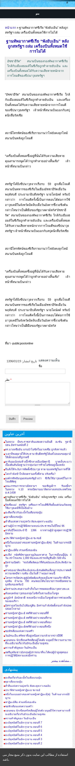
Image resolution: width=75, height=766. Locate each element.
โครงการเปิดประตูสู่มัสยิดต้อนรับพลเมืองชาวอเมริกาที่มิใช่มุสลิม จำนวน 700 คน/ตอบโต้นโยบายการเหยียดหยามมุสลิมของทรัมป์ (38, 581)
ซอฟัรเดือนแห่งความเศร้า (19, 631)
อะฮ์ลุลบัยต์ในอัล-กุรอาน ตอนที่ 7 (23, 722)
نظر (8, 379)
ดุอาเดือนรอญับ (13, 516)
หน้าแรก (10, 27)
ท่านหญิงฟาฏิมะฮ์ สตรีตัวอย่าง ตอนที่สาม (28, 617)
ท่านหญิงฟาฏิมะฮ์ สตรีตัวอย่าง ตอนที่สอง (28, 622)
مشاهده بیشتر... (61, 660)
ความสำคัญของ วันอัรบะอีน (21, 647)
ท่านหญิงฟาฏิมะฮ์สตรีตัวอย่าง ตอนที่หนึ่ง (28, 626)
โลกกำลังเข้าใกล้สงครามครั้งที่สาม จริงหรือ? (30, 473)
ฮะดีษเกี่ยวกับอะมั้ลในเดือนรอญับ (23, 512)
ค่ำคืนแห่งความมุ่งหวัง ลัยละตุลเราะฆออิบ (28, 521)
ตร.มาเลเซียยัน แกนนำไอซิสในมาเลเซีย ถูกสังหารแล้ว (35, 449)
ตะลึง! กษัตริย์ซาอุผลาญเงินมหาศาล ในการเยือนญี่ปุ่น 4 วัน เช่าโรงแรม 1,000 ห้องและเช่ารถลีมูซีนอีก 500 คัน (38, 556)
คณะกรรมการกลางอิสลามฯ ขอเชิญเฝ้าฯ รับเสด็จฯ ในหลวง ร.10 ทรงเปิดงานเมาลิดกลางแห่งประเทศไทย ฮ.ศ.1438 (38, 489)
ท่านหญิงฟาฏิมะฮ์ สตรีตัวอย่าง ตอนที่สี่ (27, 613)
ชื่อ (40, 366)
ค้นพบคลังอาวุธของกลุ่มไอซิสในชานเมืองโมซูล (32, 593)
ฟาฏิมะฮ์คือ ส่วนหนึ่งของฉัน (21, 550)
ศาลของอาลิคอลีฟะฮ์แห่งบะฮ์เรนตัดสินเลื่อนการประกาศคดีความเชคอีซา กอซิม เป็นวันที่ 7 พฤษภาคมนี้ (38, 572)
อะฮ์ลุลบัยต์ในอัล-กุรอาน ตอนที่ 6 (23, 726)
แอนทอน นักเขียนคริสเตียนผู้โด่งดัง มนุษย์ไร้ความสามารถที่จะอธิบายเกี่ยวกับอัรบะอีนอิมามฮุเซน (38, 642)
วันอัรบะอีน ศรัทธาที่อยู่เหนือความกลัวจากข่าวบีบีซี (34, 635)
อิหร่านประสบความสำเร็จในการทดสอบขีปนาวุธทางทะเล (37, 588)
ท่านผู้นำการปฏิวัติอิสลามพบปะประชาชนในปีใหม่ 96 (34, 525)
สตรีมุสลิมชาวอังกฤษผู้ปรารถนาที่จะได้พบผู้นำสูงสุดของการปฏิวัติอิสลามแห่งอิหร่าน (36, 654)
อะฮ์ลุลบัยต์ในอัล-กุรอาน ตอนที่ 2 (23, 743)
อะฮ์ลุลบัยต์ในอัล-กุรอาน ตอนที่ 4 (23, 735)
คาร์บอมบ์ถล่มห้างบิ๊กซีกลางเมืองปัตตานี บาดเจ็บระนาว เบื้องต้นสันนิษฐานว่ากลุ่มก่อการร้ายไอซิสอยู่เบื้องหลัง (38, 463)
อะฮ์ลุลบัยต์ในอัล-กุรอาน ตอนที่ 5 (23, 730)
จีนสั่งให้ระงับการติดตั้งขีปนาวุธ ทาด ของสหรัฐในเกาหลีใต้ (37, 469)
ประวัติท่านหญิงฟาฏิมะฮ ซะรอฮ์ (23, 538)
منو (37, 13)
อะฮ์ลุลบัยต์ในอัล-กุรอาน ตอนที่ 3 (23, 739)
